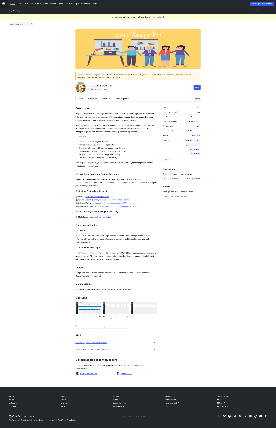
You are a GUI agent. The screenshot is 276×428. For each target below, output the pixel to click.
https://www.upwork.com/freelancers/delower (112, 200)
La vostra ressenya (170, 178)
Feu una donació (172, 403)
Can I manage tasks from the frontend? (91, 343)
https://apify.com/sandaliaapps (101, 217)
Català (31, 416)
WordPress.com (223, 396)
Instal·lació (106, 99)
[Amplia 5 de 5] (126, 319)
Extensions (65, 403)
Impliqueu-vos (170, 396)
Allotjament (12, 403)
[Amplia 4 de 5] (98, 319)
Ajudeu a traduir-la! (157, 17)
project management (193, 145)
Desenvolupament (122, 99)
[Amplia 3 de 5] (154, 304)
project (197, 140)
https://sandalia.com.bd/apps (97, 197)
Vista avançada (169, 160)
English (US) (196, 135)
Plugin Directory (14, 11)
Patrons (63, 406)
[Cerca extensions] (31, 24)
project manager (194, 149)
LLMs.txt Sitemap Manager (86, 253)
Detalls (80, 99)
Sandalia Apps (126, 373)
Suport (198, 99)
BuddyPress (222, 406)
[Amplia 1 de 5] (98, 304)
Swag (168, 406)
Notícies (11, 400)
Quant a (11, 396)
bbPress (221, 403)
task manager (195, 153)
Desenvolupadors (119, 403)
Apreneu (116, 396)
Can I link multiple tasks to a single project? (92, 350)
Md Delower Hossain (99, 89)
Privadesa (12, 406)
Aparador (64, 396)
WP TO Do (79, 236)
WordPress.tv (118, 406)
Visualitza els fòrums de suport (175, 197)
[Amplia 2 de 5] (126, 304)
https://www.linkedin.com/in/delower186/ (110, 203)
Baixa (197, 87)
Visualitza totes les (193, 178)
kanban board (188, 140)
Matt (219, 400)
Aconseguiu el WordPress (262, 4)
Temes (63, 400)
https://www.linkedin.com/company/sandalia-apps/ (114, 206)
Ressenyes (92, 99)
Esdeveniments (170, 400)
